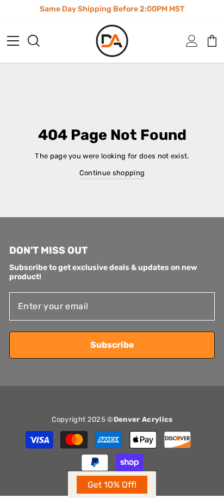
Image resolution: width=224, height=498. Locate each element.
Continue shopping (112, 173)
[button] (112, 484)
